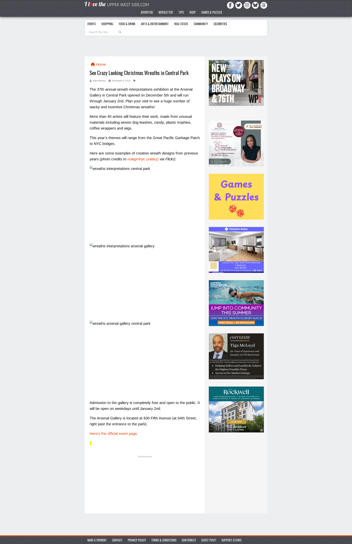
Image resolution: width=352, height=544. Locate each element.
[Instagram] (247, 5)
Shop (192, 12)
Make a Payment (97, 540)
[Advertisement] (145, 486)
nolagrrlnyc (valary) (143, 159)
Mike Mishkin (99, 80)
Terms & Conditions (163, 540)
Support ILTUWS (231, 540)
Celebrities (220, 24)
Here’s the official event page (113, 434)
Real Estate (181, 24)
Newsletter (166, 12)
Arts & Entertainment (155, 24)
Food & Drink (127, 24)
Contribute (189, 540)
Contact (117, 540)
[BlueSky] (256, 5)
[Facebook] (231, 5)
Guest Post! (208, 540)
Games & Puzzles (211, 12)
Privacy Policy (137, 540)
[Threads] (263, 5)
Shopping (107, 24)
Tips (181, 12)
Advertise (147, 12)
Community (201, 24)
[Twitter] (239, 5)
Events (91, 24)
